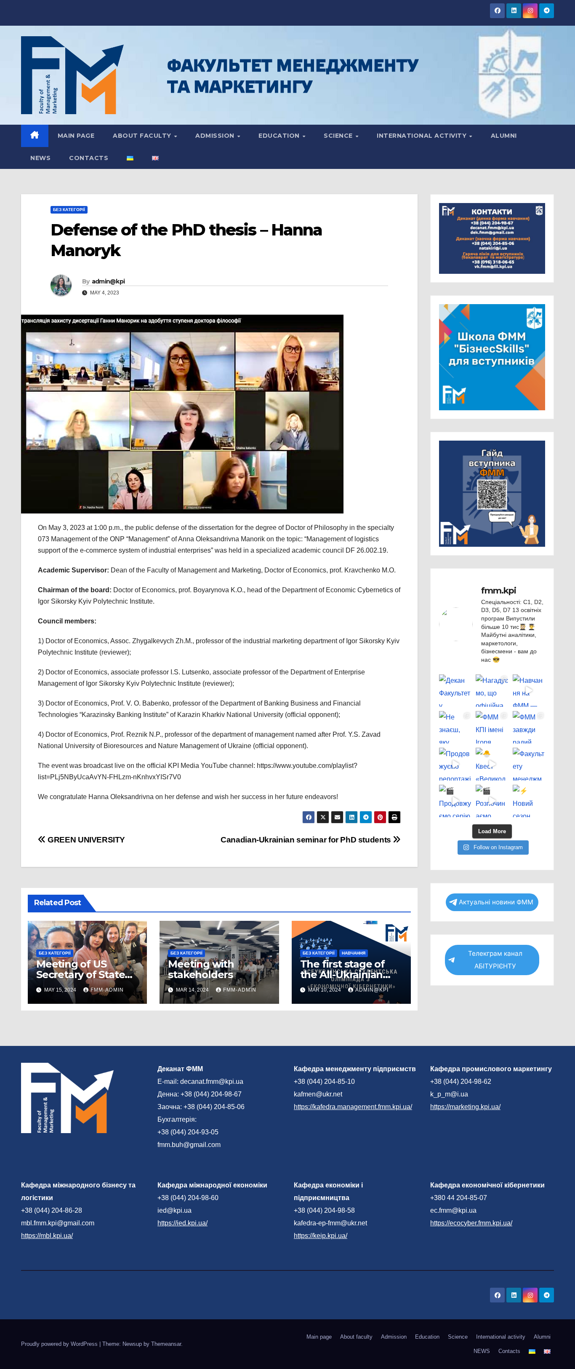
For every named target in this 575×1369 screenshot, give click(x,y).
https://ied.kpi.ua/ (182, 1223)
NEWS (40, 158)
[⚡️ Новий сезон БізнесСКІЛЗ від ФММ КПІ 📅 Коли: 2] (529, 801)
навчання (353, 953)
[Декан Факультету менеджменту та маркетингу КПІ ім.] (455, 690)
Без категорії (69, 209)
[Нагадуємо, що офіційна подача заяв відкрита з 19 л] (492, 690)
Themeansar (166, 1344)
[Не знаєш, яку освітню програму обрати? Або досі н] (455, 727)
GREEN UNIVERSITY (85, 839)
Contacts (88, 158)
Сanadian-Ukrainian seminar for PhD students (307, 839)
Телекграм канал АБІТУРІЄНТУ (495, 959)
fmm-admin (107, 990)
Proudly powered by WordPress (60, 1344)
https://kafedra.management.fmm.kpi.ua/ (353, 1106)
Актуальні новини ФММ (496, 902)
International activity (423, 135)
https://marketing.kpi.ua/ (465, 1106)
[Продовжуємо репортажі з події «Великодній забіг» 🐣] (455, 764)
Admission (215, 135)
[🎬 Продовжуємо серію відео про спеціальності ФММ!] (455, 801)
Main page (76, 135)
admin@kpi (108, 281)
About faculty (143, 135)
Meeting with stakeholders (201, 969)
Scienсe (339, 135)
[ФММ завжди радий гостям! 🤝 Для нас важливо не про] (529, 727)
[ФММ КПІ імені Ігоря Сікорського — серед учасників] (492, 727)
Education (279, 135)
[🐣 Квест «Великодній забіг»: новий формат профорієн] (492, 764)
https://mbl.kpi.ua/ (47, 1235)
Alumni (504, 135)
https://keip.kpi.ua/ (320, 1235)
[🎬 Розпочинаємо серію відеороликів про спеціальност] (492, 801)
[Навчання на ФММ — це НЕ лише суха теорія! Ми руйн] (529, 690)
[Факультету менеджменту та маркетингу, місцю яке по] (529, 764)
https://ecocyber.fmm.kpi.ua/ (471, 1223)
